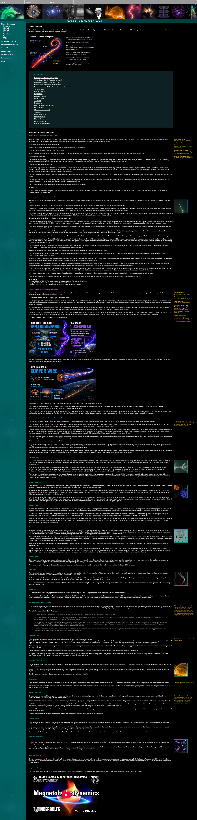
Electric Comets (102, 250)
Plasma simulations (40, 119)
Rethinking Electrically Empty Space (46, 78)
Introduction (7, 26)
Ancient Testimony (7, 48)
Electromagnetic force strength (44, 105)
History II (6, 30)
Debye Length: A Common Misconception (47, 84)
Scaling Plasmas (39, 116)
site (57, 611)
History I (6, 28)
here (87, 674)
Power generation (40, 114)
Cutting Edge (6, 51)
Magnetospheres (39, 91)
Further (5, 36)
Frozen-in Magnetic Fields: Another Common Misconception (53, 87)
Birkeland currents (40, 96)
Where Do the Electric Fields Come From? (48, 80)
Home (2, 2)
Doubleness (38, 103)
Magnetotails (38, 94)
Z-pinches (37, 101)
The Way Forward (7, 54)
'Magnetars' (38, 112)
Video (3, 61)
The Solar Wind (39, 89)
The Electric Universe (8, 41)
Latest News (5, 58)
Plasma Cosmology (8, 24)
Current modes (39, 98)
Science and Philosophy (9, 44)
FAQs (5, 38)
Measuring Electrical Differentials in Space (48, 82)
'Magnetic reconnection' (42, 110)
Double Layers (39, 107)
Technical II (7, 34)
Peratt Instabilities (40, 121)
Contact (28, 2)
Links (51, 2)
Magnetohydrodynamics (42, 123)
